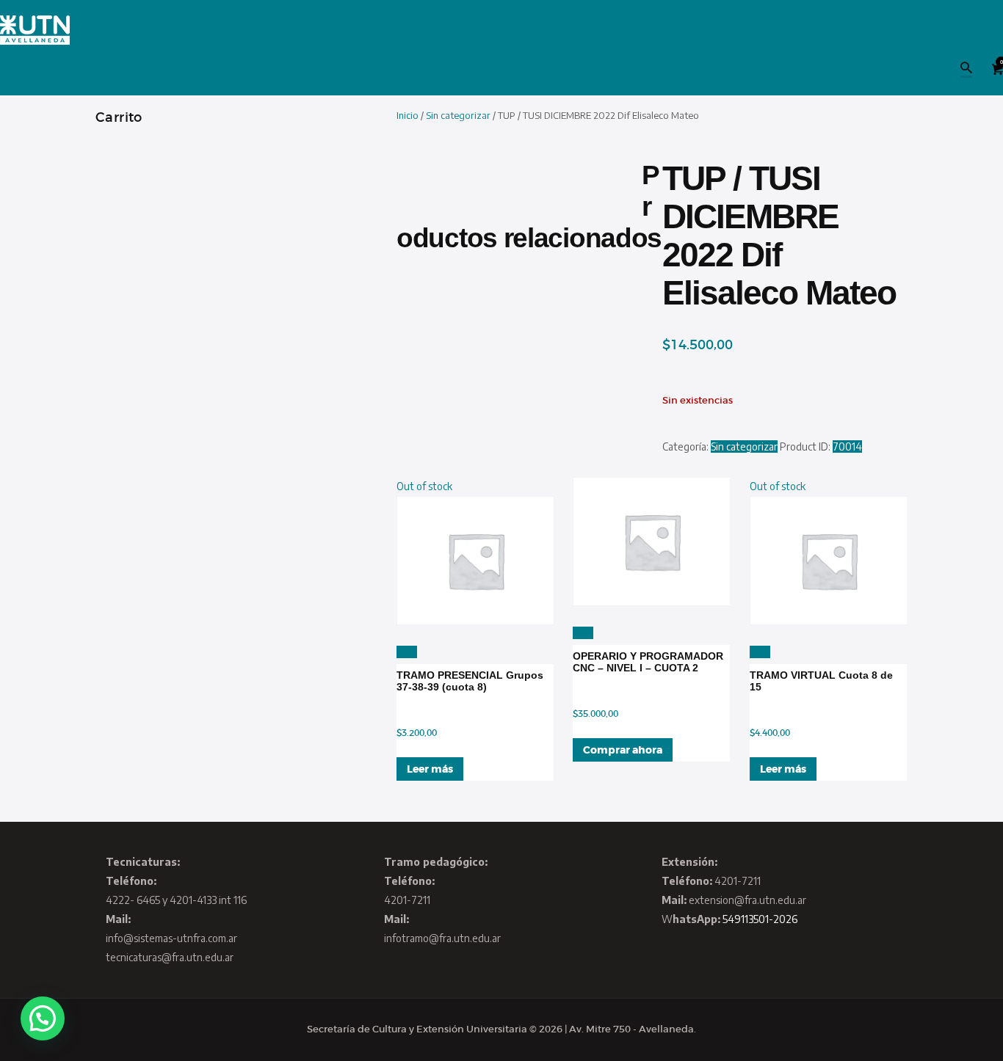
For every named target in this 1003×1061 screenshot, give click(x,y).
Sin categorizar (458, 115)
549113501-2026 (760, 919)
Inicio (408, 115)
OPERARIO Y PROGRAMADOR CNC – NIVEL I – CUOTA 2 (648, 662)
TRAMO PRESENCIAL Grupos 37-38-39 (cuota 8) (470, 681)
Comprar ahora (622, 749)
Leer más (430, 769)
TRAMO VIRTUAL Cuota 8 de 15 (821, 681)
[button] (43, 1018)
